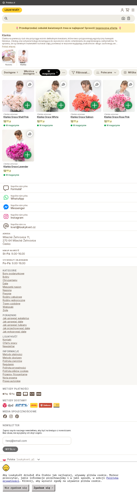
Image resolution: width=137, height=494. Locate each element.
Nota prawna (10, 377)
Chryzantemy (10, 280)
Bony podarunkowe (13, 273)
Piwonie (7, 293)
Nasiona (7, 290)
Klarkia (6, 35)
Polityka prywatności (14, 367)
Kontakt (7, 339)
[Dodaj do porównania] (30, 84)
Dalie (5, 283)
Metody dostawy (12, 357)
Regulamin (8, 364)
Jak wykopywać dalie (14, 331)
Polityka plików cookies (15, 371)
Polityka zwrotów (12, 361)
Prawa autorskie (11, 381)
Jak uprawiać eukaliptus (16, 318)
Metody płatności (12, 354)
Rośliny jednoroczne (14, 300)
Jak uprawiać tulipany (15, 324)
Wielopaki (8, 306)
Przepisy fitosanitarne (15, 374)
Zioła (5, 310)
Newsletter (9, 346)
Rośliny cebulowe (12, 296)
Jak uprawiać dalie (13, 321)
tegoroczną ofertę (106, 28)
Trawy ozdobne (11, 303)
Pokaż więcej (8, 47)
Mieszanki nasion (12, 286)
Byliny (6, 276)
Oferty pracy (10, 343)
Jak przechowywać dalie (16, 328)
